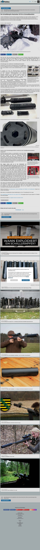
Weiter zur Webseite (26, 280)
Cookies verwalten (14, 280)
